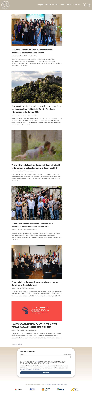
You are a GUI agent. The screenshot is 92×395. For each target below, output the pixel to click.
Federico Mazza (16, 56)
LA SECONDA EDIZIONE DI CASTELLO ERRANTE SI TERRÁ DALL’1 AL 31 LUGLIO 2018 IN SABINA (34, 326)
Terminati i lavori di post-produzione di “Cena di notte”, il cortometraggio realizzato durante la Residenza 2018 (36, 166)
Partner (68, 5)
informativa (37, 361)
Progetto (41, 5)
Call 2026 (55, 5)
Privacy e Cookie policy (58, 384)
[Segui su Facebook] (84, 5)
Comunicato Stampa (30, 56)
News (35, 56)
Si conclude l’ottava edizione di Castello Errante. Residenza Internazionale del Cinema (32, 51)
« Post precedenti (17, 344)
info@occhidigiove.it (49, 384)
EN (79, 5)
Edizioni (48, 5)
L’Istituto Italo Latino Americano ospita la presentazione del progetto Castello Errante (36, 284)
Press (62, 5)
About (75, 5)
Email (22, 354)
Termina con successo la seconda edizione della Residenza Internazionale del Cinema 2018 (32, 225)
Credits (65, 384)
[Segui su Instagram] (88, 5)
